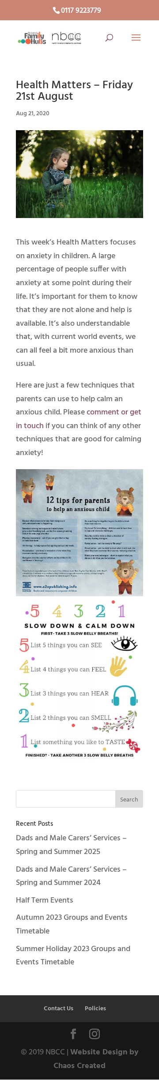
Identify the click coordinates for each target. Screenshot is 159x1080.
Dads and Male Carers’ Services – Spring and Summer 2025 (71, 845)
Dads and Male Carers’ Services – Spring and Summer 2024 (71, 876)
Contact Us (58, 1009)
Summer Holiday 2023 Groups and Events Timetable (73, 956)
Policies (95, 1009)
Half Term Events (44, 900)
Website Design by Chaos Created (96, 1059)
